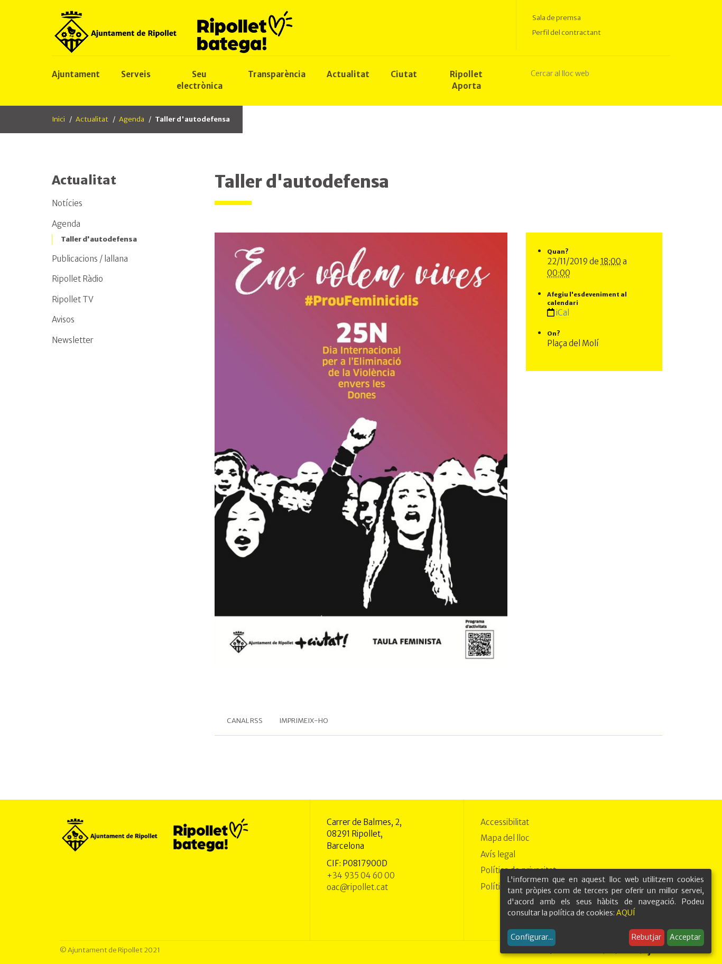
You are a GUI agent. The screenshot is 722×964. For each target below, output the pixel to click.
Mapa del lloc (505, 838)
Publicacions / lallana (90, 259)
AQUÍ (625, 912)
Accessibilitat (504, 822)
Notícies (67, 203)
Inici (58, 119)
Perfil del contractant (566, 32)
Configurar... (532, 937)
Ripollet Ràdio (77, 279)
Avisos (63, 319)
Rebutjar (646, 937)
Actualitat (92, 119)
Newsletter (73, 340)
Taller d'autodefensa (99, 239)
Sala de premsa (556, 17)
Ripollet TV (73, 299)
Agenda (131, 119)
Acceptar (685, 937)
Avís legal (497, 854)
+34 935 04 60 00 (361, 875)
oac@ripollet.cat (357, 887)
